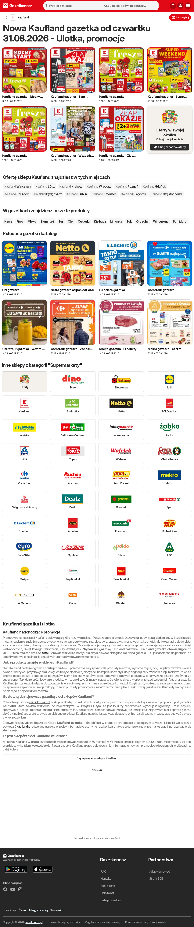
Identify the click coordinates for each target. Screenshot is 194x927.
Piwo (19, 221)
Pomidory (179, 221)
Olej (70, 221)
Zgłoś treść (108, 886)
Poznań (127, 186)
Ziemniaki (47, 221)
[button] (180, 5)
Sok (129, 221)
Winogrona (160, 221)
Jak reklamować (159, 871)
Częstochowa (166, 194)
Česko (23, 910)
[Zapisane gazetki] (173, 5)
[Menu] (188, 5)
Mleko (32, 221)
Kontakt (105, 878)
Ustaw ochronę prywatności (64, 922)
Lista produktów (111, 900)
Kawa (8, 221)
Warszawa (17, 186)
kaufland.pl (23, 726)
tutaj (45, 653)
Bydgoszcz (48, 194)
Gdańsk (154, 186)
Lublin (76, 194)
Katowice (104, 194)
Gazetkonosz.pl (39, 702)
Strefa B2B (156, 878)
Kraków (70, 186)
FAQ (103, 871)
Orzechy (142, 221)
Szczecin (16, 194)
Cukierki (83, 221)
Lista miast (107, 893)
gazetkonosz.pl (33, 922)
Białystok (133, 194)
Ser (61, 221)
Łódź (45, 186)
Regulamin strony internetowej (102, 922)
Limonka (116, 221)
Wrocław (99, 186)
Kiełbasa (100, 221)
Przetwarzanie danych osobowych (145, 922)
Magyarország (38, 910)
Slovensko (56, 910)
